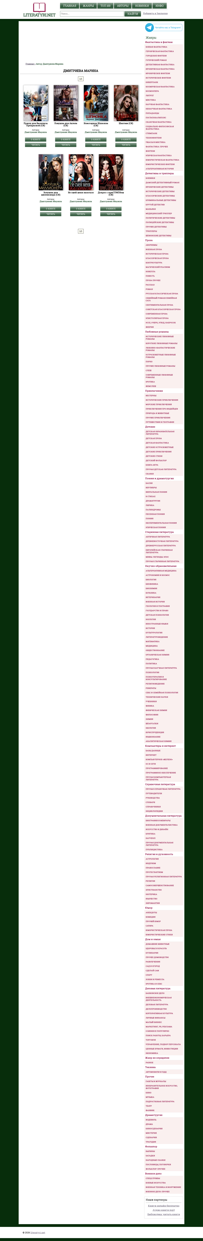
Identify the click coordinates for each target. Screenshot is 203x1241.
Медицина (152, 646)
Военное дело (153, 1173)
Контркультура (154, 262)
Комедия (150, 917)
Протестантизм (154, 872)
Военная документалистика (162, 825)
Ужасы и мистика (155, 142)
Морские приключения (159, 404)
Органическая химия (157, 654)
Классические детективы (160, 196)
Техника (150, 1067)
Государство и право (157, 610)
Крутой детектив (155, 204)
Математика (153, 641)
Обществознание (155, 650)
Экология (151, 728)
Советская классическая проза (163, 309)
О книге (35, 139)
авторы (122, 5)
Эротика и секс (154, 984)
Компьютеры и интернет (160, 745)
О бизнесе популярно (157, 1031)
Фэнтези (150, 151)
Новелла (150, 271)
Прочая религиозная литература (164, 876)
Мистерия (151, 1133)
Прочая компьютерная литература (158, 778)
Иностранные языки (157, 624)
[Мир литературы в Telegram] (163, 31)
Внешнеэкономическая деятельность (159, 998)
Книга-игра (152, 465)
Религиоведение (155, 683)
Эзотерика (151, 894)
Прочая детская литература (161, 469)
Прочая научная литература (161, 668)
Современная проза (157, 313)
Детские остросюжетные (160, 447)
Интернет (151, 755)
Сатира (149, 925)
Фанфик (150, 1110)
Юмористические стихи (159, 934)
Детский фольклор (156, 460)
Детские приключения (159, 451)
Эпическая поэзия (156, 527)
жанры (88, 5)
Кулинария (152, 953)
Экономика (152, 1053)
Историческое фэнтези (158, 78)
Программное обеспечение (161, 772)
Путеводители (154, 793)
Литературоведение (157, 637)
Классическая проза (157, 258)
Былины (150, 1151)
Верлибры (151, 487)
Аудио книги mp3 (164, 1210)
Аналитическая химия (159, 741)
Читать (35, 144)
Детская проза (154, 438)
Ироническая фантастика (160, 69)
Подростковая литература (160, 1101)
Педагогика (152, 659)
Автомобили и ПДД (156, 1072)
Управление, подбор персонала (163, 1044)
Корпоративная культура (159, 1013)
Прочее (149, 1076)
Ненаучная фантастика (159, 108)
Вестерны (151, 395)
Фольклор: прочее (155, 1169)
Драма (149, 1124)
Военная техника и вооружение (163, 1187)
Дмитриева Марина (36, 132)
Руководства (153, 798)
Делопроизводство (156, 1009)
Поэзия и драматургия (159, 478)
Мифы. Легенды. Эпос (157, 557)
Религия (150, 881)
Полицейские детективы (160, 222)
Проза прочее (153, 280)
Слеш (148, 370)
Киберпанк (152, 82)
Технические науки (157, 697)
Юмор (148, 907)
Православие (153, 867)
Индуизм (151, 863)
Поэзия (149, 518)
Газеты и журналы (156, 1081)
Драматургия (153, 501)
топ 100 (105, 5)
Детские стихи (154, 456)
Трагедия (151, 1142)
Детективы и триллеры (159, 173)
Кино (148, 1092)
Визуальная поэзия (156, 492)
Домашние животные (157, 944)
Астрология (152, 859)
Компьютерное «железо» (159, 759)
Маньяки (151, 209)
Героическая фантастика (160, 51)
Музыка (150, 1097)
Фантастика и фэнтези (159, 42)
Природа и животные (157, 413)
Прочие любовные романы (160, 366)
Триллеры (151, 231)
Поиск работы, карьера (158, 1035)
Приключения (154, 390)
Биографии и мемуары (158, 820)
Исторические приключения (162, 400)
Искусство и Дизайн (157, 829)
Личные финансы (155, 1018)
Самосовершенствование (160, 885)
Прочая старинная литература (162, 561)
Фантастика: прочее (157, 146)
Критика (150, 833)
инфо (159, 5)
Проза (149, 240)
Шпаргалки (152, 723)
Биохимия (151, 588)
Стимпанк (151, 133)
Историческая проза (157, 254)
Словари (150, 802)
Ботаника (151, 593)
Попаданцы (152, 113)
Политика (151, 663)
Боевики (150, 178)
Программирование (157, 768)
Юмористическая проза (159, 930)
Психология (152, 672)
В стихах (150, 496)
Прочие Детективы (156, 226)
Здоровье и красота (156, 948)
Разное (149, 1062)
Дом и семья (153, 939)
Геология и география (158, 606)
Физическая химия (156, 710)
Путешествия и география (160, 422)
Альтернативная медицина (161, 570)
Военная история (155, 601)
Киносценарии (154, 1128)
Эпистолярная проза (157, 318)
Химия (149, 719)
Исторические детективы (160, 191)
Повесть (150, 276)
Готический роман (156, 60)
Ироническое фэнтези (158, 73)
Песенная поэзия (155, 514)
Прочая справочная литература (163, 789)
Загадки (150, 1155)
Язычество (151, 898)
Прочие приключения (158, 417)
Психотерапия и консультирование (156, 678)
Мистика (151, 100)
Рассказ (150, 284)
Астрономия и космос (158, 575)
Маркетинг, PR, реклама (159, 1026)
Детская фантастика (157, 443)
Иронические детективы (159, 187)
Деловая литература (157, 988)
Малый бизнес (154, 1022)
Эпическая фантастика (159, 155)
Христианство (154, 890)
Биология (151, 579)
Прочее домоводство (157, 957)
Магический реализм (158, 267)
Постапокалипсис (156, 117)
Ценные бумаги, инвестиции (162, 1048)
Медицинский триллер (159, 213)
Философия (152, 714)
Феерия (150, 327)
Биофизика (152, 584)
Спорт (149, 975)
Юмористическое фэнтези (160, 164)
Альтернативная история (160, 168)
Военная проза (154, 249)
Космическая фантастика (160, 86)
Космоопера (152, 91)
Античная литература (158, 536)
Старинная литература (159, 532)
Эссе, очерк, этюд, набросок (161, 322)
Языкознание (153, 737)
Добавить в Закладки (155, 13)
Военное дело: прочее (158, 1191)
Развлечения (153, 961)
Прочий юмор (153, 921)
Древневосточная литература (162, 541)
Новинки (142, 5)
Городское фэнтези (156, 55)
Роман (149, 289)
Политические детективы (160, 218)
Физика (150, 706)
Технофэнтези (154, 137)
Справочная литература (160, 784)
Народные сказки (155, 1160)
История (150, 628)
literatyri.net (38, 1232)
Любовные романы (157, 331)
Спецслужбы (153, 1178)
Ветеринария (153, 597)
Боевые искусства (156, 1182)
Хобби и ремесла (155, 979)
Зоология (151, 619)
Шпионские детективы (158, 235)
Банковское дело (155, 993)
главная (69, 5)
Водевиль (151, 1119)
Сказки (150, 473)
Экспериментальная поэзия (161, 523)
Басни (149, 483)
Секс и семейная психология (162, 692)
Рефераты (151, 688)
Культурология (154, 632)
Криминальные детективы (161, 200)
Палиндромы (153, 509)
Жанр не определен (157, 1057)
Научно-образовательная (160, 566)
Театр (149, 1106)
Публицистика (154, 849)
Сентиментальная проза (159, 305)
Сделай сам (152, 970)
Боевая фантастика (156, 47)
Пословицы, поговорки (158, 1164)
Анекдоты (151, 912)
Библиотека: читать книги (163, 1214)
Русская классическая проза (162, 293)
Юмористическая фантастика (162, 160)
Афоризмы (151, 245)
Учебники (151, 701)
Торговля (151, 1040)
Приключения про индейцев (162, 409)
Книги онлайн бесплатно (163, 1205)
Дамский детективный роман (162, 182)
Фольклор (151, 1146)
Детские (150, 426)
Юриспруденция (155, 732)
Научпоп (150, 838)
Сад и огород (153, 966)
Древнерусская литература (161, 545)
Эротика (150, 381)
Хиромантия (153, 903)
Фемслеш (151, 386)
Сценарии (151, 1137)
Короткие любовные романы (161, 343)
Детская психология (157, 615)
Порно (149, 361)
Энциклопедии (154, 811)
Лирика (150, 505)
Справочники (153, 806)
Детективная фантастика (160, 64)
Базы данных (153, 750)
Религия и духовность (159, 854)
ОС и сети (151, 764)
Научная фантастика (157, 104)
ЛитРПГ (150, 95)
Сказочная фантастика (159, 122)
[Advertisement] (81, 42)
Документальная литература (163, 815)
